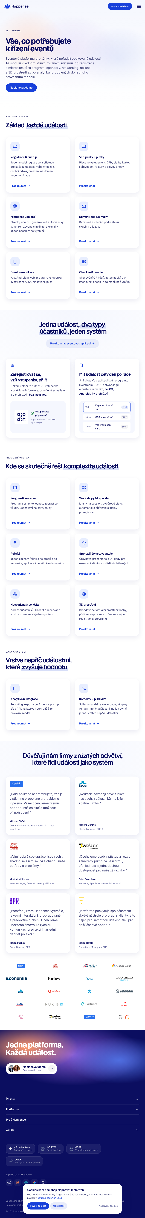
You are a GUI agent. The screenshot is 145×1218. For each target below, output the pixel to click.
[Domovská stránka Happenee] (16, 6)
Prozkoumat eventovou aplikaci (70, 343)
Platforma (12, 1109)
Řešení (10, 1099)
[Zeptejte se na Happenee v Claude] (17, 1182)
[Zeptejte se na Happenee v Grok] (43, 1182)
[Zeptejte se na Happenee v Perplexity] (26, 1182)
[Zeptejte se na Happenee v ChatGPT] (9, 1182)
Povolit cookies (38, 1206)
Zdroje (10, 1129)
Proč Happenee (16, 1119)
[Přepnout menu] (139, 6)
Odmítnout (58, 1206)
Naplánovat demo (120, 6)
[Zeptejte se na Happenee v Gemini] (34, 1182)
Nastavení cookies (15, 1205)
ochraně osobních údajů (49, 1198)
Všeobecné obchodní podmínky (22, 1201)
